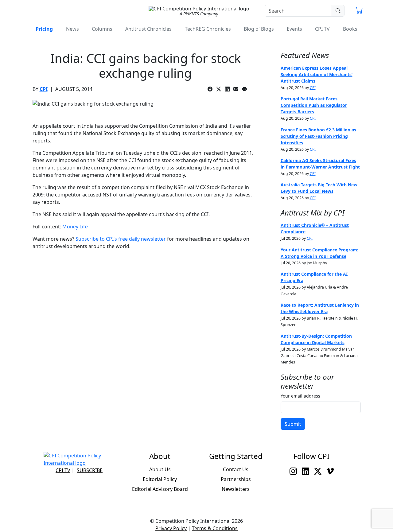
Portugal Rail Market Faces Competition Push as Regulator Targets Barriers (314, 105)
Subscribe (90, 470)
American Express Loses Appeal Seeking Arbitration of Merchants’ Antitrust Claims (316, 74)
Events (294, 28)
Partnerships (236, 479)
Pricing (44, 28)
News (72, 28)
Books (350, 28)
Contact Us (235, 469)
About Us (160, 469)
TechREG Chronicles (208, 28)
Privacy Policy (171, 528)
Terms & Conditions (215, 528)
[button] (359, 11)
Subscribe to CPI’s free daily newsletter (121, 238)
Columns (102, 28)
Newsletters (236, 489)
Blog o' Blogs (259, 28)
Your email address (300, 396)
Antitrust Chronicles (148, 28)
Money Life (75, 226)
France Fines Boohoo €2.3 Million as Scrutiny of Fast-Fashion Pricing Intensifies (318, 136)
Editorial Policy (160, 479)
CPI (44, 89)
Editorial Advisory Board (160, 489)
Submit (293, 424)
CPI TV (322, 28)
